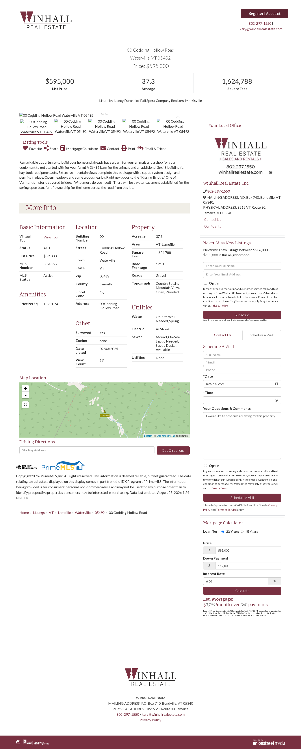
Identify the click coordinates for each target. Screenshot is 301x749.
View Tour (51, 237)
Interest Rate (214, 573)
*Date (208, 376)
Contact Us (212, 219)
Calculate (242, 590)
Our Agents (212, 226)
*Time (208, 392)
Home (24, 512)
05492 (100, 512)
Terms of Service (226, 509)
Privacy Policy (219, 305)
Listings (39, 512)
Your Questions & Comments (227, 408)
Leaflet (148, 435)
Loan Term (212, 531)
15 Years (251, 531)
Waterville (83, 512)
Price (207, 543)
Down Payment (215, 558)
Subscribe (242, 315)
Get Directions (173, 450)
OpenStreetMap (166, 435)
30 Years (232, 531)
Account (273, 13)
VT (51, 512)
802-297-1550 (260, 23)
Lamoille (64, 512)
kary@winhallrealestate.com (261, 29)
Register (256, 13)
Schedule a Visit (261, 335)
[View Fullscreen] (25, 404)
